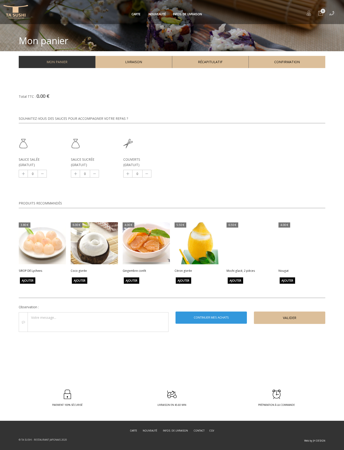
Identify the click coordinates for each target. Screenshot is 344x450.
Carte (136, 14)
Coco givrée (79, 271)
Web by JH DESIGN (314, 440)
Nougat (283, 271)
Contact (199, 430)
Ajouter (27, 281)
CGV (211, 430)
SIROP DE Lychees (30, 271)
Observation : (29, 307)
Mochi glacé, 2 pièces (241, 271)
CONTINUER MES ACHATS (211, 317)
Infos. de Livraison (187, 14)
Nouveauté (157, 14)
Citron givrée (183, 271)
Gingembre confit (134, 271)
